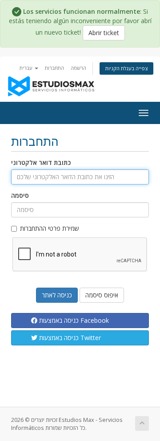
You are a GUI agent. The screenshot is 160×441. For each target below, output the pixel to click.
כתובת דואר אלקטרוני (41, 162)
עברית (27, 67)
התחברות (54, 67)
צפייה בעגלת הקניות (126, 68)
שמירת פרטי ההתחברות (49, 228)
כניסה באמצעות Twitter (69, 337)
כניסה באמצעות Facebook (73, 320)
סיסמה (20, 195)
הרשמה (78, 67)
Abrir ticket (103, 32)
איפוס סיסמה (101, 295)
